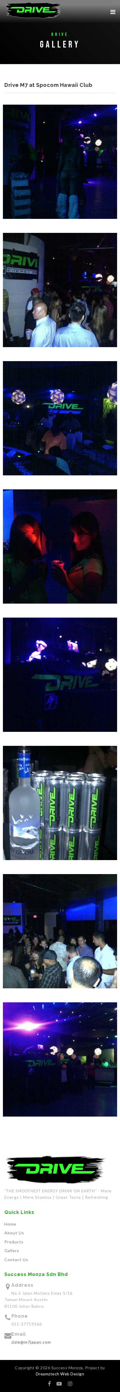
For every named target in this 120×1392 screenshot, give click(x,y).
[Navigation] (113, 11)
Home (10, 1223)
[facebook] (49, 1383)
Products (14, 1241)
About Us (14, 1232)
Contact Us (16, 1259)
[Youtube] (59, 1383)
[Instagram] (70, 1383)
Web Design (71, 1373)
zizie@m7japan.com (31, 1342)
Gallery (11, 1250)
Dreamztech (47, 1373)
